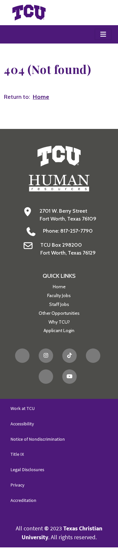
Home (59, 287)
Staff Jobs (59, 304)
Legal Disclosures (27, 469)
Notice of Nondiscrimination (37, 439)
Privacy (17, 485)
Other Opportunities (59, 313)
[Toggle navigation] (103, 34)
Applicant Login (59, 330)
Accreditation (23, 500)
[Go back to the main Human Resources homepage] (59, 168)
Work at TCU (22, 408)
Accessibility (22, 424)
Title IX (17, 454)
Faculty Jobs (59, 295)
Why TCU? (59, 322)
